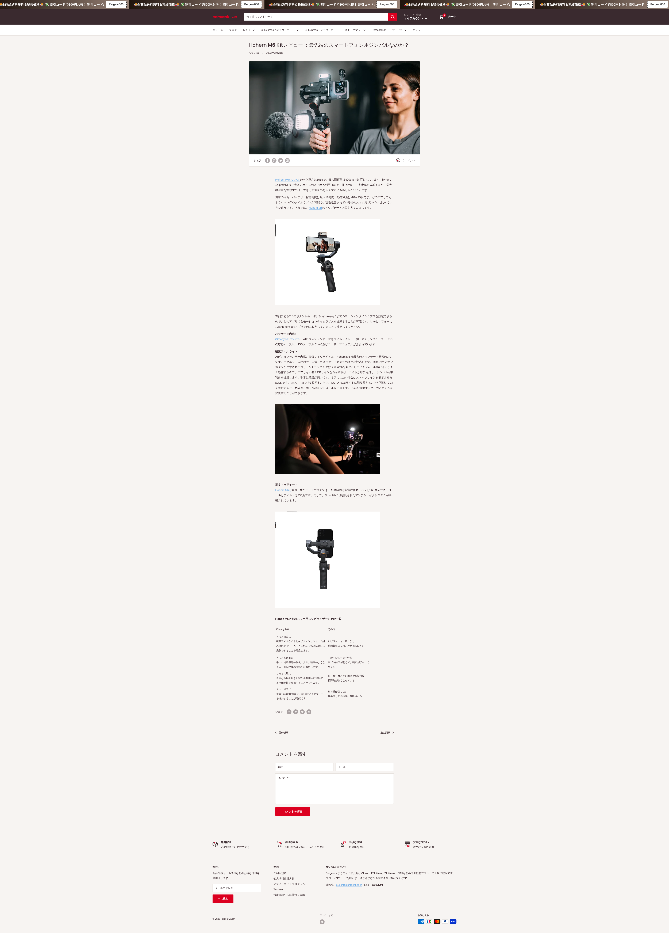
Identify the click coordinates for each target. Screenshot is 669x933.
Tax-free (278, 889)
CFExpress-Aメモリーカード (278, 29)
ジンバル (254, 52)
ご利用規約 (280, 873)
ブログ (233, 29)
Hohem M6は (283, 490)
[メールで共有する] (287, 160)
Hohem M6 (315, 207)
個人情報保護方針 (284, 878)
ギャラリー (419, 29)
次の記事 (385, 732)
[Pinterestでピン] (274, 160)
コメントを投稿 (293, 811)
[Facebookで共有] (267, 160)
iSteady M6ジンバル (287, 339)
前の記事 (284, 732)
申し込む (223, 898)
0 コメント (409, 160)
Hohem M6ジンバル (287, 179)
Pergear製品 (379, 29)
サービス (397, 29)
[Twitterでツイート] (280, 160)
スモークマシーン (355, 29)
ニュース (218, 29)
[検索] (392, 17)
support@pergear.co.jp (349, 884)
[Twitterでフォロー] (322, 921)
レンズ (247, 29)
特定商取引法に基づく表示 (289, 894)
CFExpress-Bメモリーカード (322, 29)
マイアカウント (414, 18)
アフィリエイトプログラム (289, 883)
